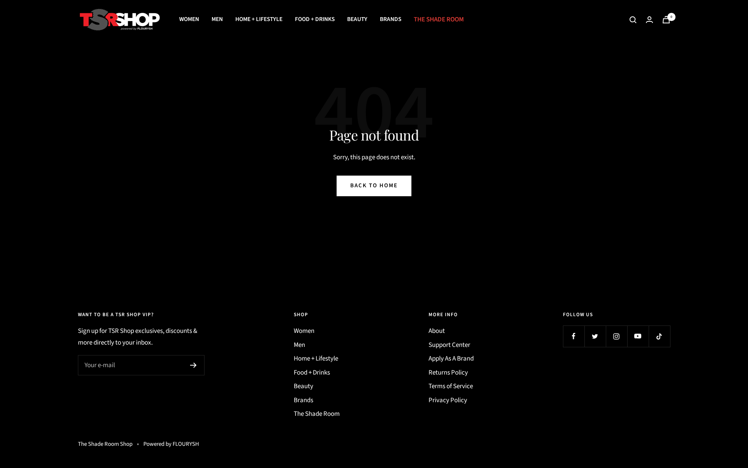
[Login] (649, 19)
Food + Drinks (315, 19)
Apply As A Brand (451, 358)
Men (217, 19)
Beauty (357, 19)
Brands (390, 19)
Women (189, 19)
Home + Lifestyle (258, 19)
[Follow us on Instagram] (616, 336)
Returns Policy (448, 372)
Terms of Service (451, 386)
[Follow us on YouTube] (638, 336)
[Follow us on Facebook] (573, 336)
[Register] (193, 365)
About (437, 331)
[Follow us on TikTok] (659, 336)
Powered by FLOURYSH (171, 444)
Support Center (449, 345)
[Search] (633, 19)
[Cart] (666, 19)
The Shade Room (439, 19)
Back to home (374, 185)
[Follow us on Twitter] (595, 336)
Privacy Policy (448, 400)
